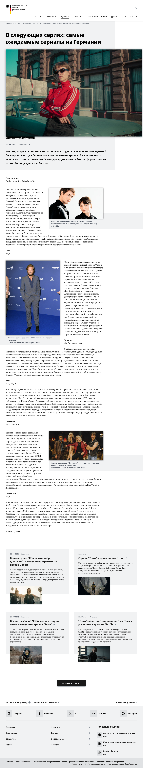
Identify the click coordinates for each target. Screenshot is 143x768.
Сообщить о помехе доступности (110, 762)
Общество (77, 16)
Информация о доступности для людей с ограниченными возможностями (64, 762)
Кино (35, 23)
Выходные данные (23, 762)
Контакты (10, 762)
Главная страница (13, 23)
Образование (91, 16)
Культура (65, 17)
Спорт (123, 16)
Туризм (113, 16)
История (133, 16)
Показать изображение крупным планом (76, 203)
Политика (39, 16)
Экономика (52, 16)
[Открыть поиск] (135, 7)
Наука (104, 16)
